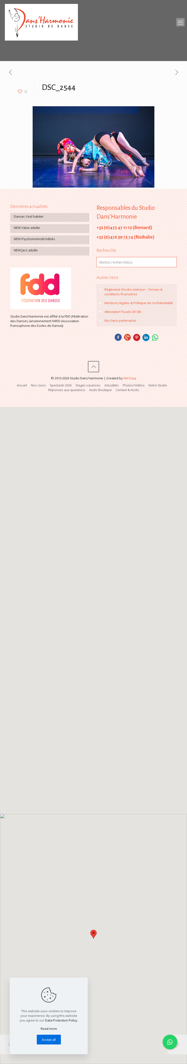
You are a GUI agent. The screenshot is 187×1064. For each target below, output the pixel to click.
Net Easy (129, 378)
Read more (49, 1028)
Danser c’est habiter (29, 216)
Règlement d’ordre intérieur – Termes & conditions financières (133, 291)
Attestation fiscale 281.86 (122, 311)
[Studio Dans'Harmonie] (41, 22)
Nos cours (38, 385)
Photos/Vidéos (134, 385)
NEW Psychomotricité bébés (34, 239)
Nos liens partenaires (120, 320)
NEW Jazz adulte (26, 250)
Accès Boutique (100, 390)
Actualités (111, 385)
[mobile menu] (180, 22)
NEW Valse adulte (27, 227)
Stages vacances (88, 385)
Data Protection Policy (61, 1020)
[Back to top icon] (93, 366)
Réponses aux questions (66, 390)
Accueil (22, 385)
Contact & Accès (127, 390)
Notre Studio (158, 385)
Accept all (49, 1039)
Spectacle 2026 (61, 385)
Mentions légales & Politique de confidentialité (138, 303)
